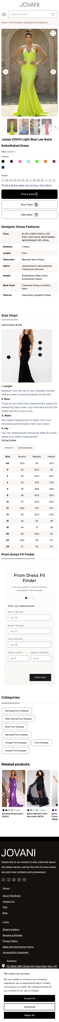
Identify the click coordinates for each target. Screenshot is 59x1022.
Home (4, 22)
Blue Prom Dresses (14, 726)
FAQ (5, 907)
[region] (29, 995)
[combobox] (32, 14)
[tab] (29, 315)
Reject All (29, 1015)
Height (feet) (15, 653)
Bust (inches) (15, 612)
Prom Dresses (16, 22)
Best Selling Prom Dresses (18, 718)
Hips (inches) (15, 639)
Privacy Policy (10, 941)
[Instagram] (24, 880)
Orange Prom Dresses (16, 742)
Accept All (29, 998)
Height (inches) (40, 653)
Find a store (27, 194)
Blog (5, 912)
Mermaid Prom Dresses (16, 734)
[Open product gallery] (53, 33)
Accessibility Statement (15, 952)
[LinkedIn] (19, 880)
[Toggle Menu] (4, 14)
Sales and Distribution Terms (18, 946)
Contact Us (8, 901)
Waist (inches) (16, 626)
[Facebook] (9, 880)
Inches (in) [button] (9, 448)
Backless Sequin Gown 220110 (12, 815)
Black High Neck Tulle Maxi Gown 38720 (37, 815)
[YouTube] (3, 880)
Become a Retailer (12, 935)
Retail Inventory (11, 929)
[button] (5, 72)
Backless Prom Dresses (36, 22)
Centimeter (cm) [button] (25, 448)
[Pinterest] (14, 880)
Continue (40, 677)
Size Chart (27, 204)
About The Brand (11, 895)
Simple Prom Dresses (15, 750)
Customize (29, 1006)
